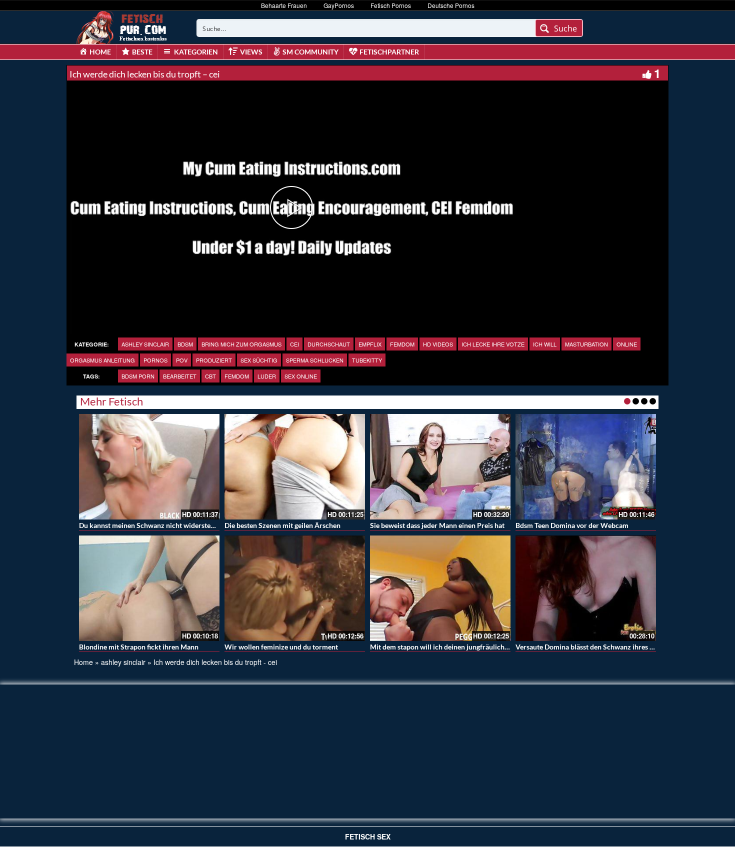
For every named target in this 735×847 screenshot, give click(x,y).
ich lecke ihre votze (493, 344)
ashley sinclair (145, 344)
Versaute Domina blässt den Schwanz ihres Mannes (595, 646)
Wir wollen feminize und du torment (281, 646)
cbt (210, 376)
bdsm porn (138, 376)
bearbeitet (179, 376)
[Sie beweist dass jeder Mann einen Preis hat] (440, 467)
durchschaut (329, 344)
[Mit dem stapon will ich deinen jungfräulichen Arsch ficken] (440, 588)
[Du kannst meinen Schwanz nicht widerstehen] (149, 467)
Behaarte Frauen (284, 5)
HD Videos (438, 344)
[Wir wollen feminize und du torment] (294, 588)
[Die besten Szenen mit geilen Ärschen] (294, 467)
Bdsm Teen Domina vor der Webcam (572, 525)
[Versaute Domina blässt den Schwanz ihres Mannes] (586, 588)
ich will (544, 344)
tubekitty (367, 360)
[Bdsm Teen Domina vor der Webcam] (586, 467)
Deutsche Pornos (451, 5)
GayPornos (339, 5)
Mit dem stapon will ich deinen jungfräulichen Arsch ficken (461, 646)
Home (83, 662)
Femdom (402, 344)
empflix (370, 344)
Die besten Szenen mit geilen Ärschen (282, 525)
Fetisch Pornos (390, 5)
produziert (214, 360)
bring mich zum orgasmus (242, 344)
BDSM (185, 344)
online (626, 344)
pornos (156, 360)
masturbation (586, 344)
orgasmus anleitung (102, 360)
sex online (300, 376)
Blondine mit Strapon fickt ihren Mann (138, 646)
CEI (294, 344)
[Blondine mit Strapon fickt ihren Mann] (149, 588)
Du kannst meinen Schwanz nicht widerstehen (150, 525)
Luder (267, 376)
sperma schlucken (315, 360)
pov (182, 360)
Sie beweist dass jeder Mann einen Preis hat (437, 525)
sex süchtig (259, 360)
